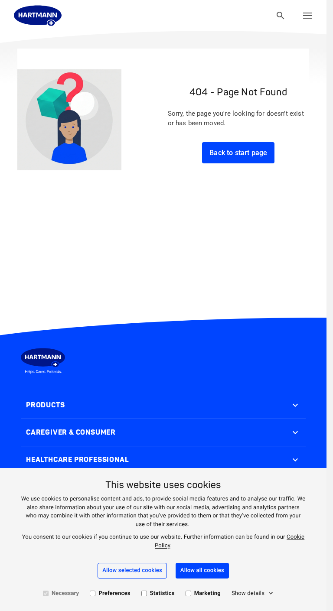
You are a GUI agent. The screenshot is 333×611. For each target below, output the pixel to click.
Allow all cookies (202, 570)
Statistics (162, 593)
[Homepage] (38, 15)
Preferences (114, 593)
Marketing (207, 593)
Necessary (65, 593)
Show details (248, 593)
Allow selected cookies (132, 570)
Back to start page (238, 153)
